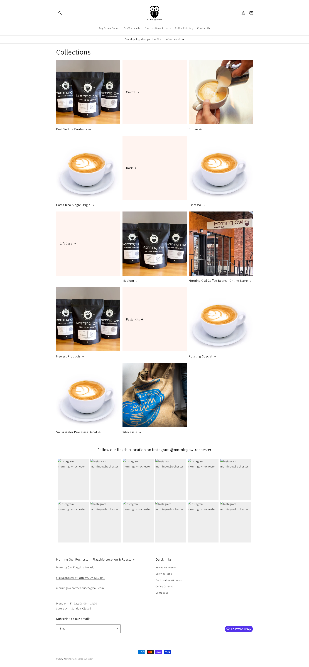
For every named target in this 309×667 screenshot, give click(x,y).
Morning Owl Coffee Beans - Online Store (218, 280)
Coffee (193, 129)
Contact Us (162, 592)
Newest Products (68, 356)
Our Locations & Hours (169, 580)
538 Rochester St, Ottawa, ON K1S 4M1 (80, 578)
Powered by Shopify (84, 659)
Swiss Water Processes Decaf (76, 432)
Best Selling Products (71, 129)
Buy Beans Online (166, 567)
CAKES (130, 92)
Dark (129, 168)
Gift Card (66, 243)
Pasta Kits (133, 319)
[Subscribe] (116, 628)
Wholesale (129, 432)
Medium (128, 280)
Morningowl (69, 659)
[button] (60, 13)
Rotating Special (200, 356)
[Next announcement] (213, 39)
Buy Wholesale (164, 573)
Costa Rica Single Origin (73, 205)
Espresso (195, 205)
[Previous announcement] (96, 39)
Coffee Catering (164, 586)
